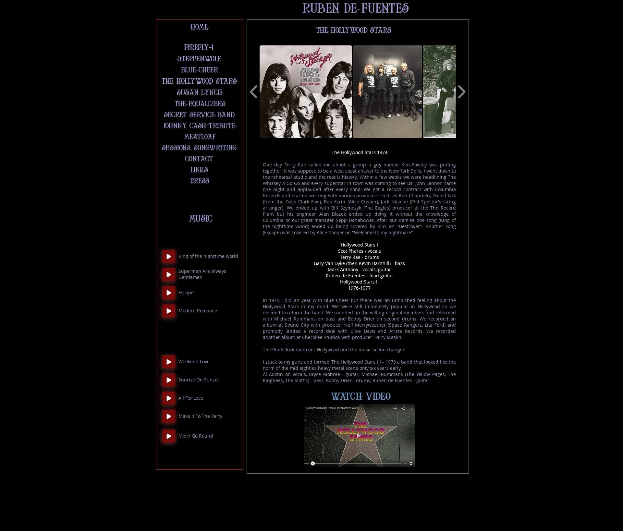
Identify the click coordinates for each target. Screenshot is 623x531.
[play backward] (254, 91)
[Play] (169, 256)
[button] (306, 91)
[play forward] (461, 91)
